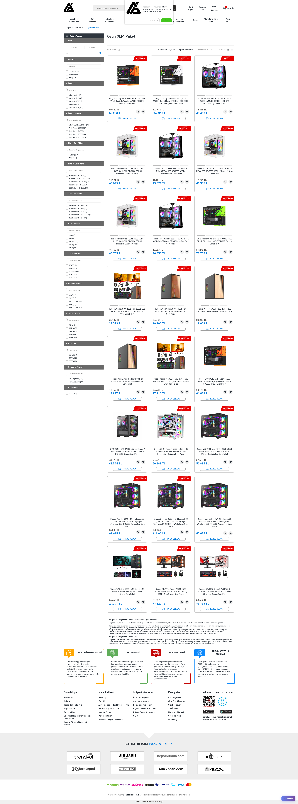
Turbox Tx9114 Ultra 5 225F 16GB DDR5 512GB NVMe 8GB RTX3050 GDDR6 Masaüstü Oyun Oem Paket (127, 241)
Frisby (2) (72, 77)
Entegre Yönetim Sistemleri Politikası (75, 723)
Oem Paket (79, 28)
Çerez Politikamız (105, 716)
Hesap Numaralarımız (73, 705)
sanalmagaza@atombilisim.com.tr (217, 717)
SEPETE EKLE (127, 118)
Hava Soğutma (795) (76, 382)
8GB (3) (71, 238)
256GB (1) (72, 235)
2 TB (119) (73, 278)
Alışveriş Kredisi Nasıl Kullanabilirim (113, 705)
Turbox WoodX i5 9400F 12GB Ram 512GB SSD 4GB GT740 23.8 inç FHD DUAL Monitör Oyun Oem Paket (171, 381)
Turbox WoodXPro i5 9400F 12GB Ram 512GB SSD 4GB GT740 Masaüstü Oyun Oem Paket (171, 311)
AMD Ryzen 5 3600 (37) (77, 128)
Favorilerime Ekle (143, 112)
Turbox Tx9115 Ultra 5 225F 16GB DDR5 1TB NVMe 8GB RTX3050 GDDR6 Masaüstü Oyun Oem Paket (214, 171)
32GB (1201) (73, 245)
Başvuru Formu (104, 712)
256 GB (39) (73, 268)
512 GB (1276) (74, 271)
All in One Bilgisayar (109, 20)
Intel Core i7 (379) (75, 101)
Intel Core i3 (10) (75, 95)
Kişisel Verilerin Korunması (144, 708)
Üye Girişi (102, 697)
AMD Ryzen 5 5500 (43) (77, 134)
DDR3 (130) (73, 361)
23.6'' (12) (72, 298)
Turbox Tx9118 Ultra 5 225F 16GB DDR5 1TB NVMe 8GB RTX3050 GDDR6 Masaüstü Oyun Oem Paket (171, 241)
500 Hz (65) (73, 337)
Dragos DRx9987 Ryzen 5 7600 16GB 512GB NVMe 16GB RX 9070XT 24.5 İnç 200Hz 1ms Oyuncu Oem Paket (214, 591)
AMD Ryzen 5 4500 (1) (77, 131)
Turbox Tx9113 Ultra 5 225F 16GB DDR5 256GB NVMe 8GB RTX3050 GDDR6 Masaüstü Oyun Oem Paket (127, 171)
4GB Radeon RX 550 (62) (78, 212)
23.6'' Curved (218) (76, 301)
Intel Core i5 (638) (75, 98)
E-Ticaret (142, 802)
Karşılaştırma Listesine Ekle (138, 112)
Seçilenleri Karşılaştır (167, 50)
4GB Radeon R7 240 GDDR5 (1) (80, 215)
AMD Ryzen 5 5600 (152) (78, 137)
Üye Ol (214, 6)
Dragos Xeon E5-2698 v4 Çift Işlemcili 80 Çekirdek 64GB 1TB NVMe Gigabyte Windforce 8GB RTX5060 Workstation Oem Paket (127, 523)
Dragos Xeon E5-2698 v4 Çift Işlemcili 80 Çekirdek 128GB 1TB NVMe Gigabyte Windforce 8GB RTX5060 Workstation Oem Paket (214, 523)
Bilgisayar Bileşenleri (177, 712)
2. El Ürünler (173, 708)
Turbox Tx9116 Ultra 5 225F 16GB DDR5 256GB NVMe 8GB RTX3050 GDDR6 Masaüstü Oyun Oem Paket (214, 101)
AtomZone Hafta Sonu (211, 20)
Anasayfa (67, 28)
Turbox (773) (73, 74)
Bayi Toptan (191, 8)
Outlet (195, 20)
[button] (114, 95)
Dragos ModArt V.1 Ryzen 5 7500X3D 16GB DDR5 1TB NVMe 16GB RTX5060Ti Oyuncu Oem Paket (214, 241)
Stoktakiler (111, 50)
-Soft (137, 802)
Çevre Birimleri (174, 716)
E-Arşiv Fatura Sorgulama (144, 712)
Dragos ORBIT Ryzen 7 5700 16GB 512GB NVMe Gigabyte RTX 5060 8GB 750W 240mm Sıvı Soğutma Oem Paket (171, 451)
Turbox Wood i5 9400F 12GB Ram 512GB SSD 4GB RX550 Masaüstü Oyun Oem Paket (214, 310)
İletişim (67, 701)
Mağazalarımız (70, 708)
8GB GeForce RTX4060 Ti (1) (79, 179)
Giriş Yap (214, 10)
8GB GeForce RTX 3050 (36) (79, 188)
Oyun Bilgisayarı (175, 697)
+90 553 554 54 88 (224, 692)
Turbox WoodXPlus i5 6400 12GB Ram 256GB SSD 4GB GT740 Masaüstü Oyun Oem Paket (127, 381)
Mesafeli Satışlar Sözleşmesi (110, 720)
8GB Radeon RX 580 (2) (77, 175)
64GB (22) (72, 248)
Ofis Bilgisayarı (174, 705)
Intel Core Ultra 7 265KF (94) (79, 125)
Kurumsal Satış (202, 8)
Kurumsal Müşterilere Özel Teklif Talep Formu (77, 717)
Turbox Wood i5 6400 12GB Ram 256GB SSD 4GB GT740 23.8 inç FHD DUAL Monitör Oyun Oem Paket (127, 311)
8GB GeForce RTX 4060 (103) (79, 182)
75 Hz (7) (72, 325)
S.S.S (135, 716)
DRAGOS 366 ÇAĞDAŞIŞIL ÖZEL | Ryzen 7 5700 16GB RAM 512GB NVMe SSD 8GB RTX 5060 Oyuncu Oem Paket (127, 451)
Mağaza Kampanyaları (179, 20)
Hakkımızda (68, 697)
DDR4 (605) (73, 358)
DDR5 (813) (73, 355)
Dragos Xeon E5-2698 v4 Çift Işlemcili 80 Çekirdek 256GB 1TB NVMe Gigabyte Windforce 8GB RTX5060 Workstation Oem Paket (170, 523)
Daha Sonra (153, 20)
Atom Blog (228, 20)
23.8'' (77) (72, 304)
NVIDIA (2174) (74, 155)
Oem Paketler (92, 20)
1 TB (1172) (73, 275)
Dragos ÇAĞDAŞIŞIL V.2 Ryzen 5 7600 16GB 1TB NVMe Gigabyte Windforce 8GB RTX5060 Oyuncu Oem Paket (214, 381)
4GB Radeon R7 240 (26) (78, 218)
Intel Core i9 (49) (75, 104)
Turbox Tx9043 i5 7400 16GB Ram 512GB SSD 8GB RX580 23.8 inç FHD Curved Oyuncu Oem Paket (127, 591)
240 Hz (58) (73, 331)
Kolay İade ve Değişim (142, 705)
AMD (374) (73, 158)
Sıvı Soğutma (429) (76, 379)
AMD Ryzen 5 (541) (76, 107)
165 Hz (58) (73, 328)
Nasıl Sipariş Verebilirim (108, 708)
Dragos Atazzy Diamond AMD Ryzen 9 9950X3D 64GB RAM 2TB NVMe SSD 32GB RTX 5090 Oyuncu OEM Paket (170, 101)
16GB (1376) (73, 241)
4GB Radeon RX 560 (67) (78, 208)
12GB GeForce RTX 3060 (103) (80, 185)
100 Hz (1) (72, 334)
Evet (166, 20)
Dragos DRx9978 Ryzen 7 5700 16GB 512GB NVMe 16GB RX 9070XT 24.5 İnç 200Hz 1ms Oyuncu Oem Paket (171, 591)
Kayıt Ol (101, 701)
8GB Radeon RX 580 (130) (78, 205)
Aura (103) (73, 393)
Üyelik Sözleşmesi (141, 697)
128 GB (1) (73, 265)
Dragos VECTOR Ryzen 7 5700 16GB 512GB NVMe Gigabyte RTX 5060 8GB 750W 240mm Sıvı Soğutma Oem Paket (214, 451)
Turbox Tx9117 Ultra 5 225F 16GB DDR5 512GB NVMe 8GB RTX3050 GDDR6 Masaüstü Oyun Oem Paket (171, 171)
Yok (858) (72, 295)
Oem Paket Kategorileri (74, 20)
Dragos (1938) (74, 71)
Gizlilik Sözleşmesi (141, 701)
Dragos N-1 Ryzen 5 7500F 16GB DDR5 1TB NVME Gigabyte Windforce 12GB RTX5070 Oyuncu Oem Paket (127, 101)
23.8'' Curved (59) (75, 308)
